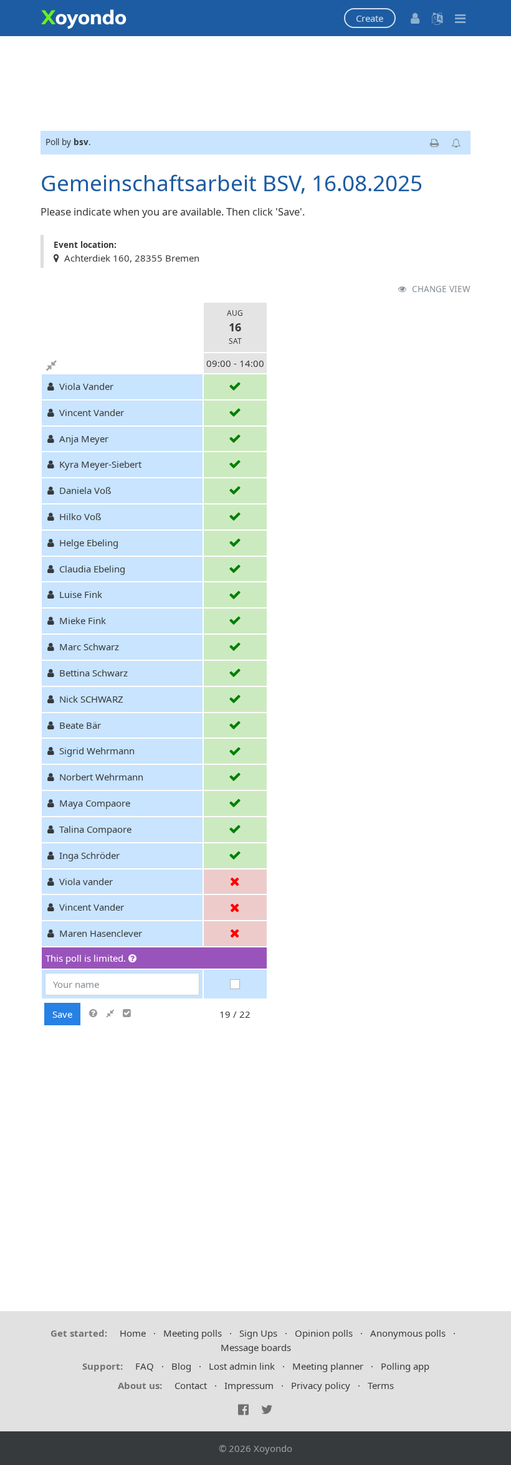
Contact (190, 1385)
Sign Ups (258, 1333)
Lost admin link (242, 1366)
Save (62, 1014)
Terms (381, 1385)
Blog (181, 1366)
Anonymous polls (408, 1333)
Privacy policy (320, 1385)
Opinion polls (324, 1333)
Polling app (405, 1366)
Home (133, 1333)
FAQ (144, 1366)
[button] (370, 18)
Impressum (249, 1385)
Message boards (256, 1347)
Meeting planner (327, 1366)
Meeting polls (192, 1333)
